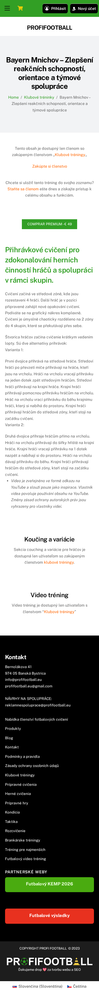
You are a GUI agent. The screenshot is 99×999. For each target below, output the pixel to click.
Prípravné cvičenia (21, 784)
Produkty (13, 728)
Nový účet (87, 8)
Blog (9, 738)
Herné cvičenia (18, 794)
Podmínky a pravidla (22, 756)
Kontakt (12, 747)
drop (39, 970)
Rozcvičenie (15, 831)
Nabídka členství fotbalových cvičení (36, 719)
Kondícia (12, 812)
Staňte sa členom (23, 189)
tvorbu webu (61, 970)
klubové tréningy (59, 562)
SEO (77, 970)
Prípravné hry (16, 803)
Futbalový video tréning (25, 859)
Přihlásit (58, 8)
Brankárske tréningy (22, 840)
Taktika (11, 822)
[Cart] (20, 8)
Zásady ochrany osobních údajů (32, 766)
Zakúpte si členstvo (49, 166)
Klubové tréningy (70, 154)
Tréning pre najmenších (25, 850)
